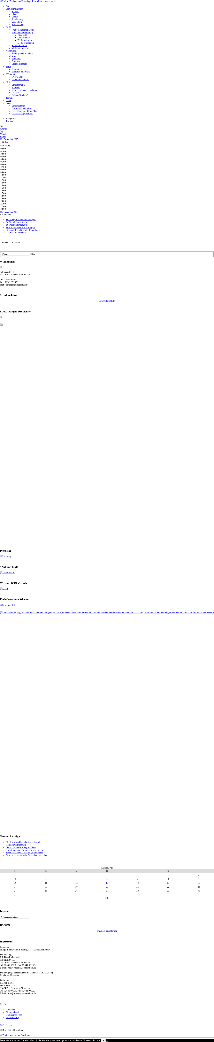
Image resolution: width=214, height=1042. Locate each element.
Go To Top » (6, 1025)
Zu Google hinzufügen (16, 222)
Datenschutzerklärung (107, 931)
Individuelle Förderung (22, 32)
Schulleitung (17, 19)
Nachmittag (11, 50)
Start (8, 6)
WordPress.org (12, 1017)
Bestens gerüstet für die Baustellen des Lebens (27, 855)
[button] (5, 214)
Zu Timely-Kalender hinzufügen (21, 219)
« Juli (105, 898)
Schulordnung (18, 85)
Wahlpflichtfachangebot (22, 30)
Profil (8, 27)
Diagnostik (22, 35)
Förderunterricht (24, 40)
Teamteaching (23, 37)
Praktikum (16, 58)
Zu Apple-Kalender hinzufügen (20, 227)
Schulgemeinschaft (14, 9)
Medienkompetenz (20, 48)
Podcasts (16, 87)
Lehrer (15, 16)
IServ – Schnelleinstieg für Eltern (21, 847)
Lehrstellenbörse (19, 64)
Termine (9, 98)
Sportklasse (17, 69)
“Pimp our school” (20, 79)
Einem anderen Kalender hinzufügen (23, 230)
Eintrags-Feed (12, 1012)
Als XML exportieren (16, 232)
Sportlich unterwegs (21, 71)
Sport (8, 66)
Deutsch (15, 92)
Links (8, 82)
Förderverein (17, 24)
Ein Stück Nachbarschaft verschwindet (23, 842)
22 (168, 887)
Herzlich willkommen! (16, 844)
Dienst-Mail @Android (22, 113)
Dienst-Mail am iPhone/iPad (25, 111)
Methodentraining (25, 43)
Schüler (15, 11)
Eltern (14, 14)
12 (76, 883)
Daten (8, 100)
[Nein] (107, 1041)
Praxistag (16, 61)
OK (103, 1040)
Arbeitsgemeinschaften (22, 53)
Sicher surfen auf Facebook (24, 90)
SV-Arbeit (10, 74)
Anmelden (10, 1009)
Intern (8, 103)
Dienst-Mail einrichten (22, 108)
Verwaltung (17, 22)
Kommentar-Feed (14, 1015)
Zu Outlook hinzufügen (17, 225)
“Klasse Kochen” (20, 95)
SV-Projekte (17, 77)
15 (168, 883)
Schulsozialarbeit (19, 45)
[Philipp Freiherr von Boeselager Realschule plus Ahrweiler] (28, 1)
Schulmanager (18, 105)
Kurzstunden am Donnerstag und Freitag (24, 850)
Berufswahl (11, 56)
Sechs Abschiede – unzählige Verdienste (24, 852)
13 (107, 883)
